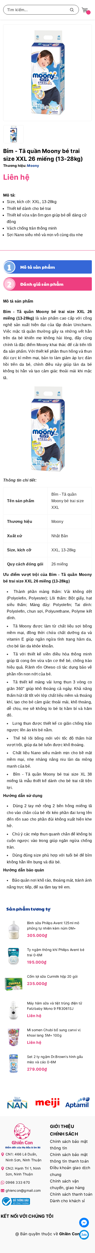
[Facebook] (84, 1222)
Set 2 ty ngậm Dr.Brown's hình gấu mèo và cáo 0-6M (55, 1059)
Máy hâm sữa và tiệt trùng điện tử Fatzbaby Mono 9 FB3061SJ (54, 1006)
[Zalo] (84, 1235)
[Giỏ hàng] (84, 9)
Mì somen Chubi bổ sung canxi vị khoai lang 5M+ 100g (53, 1032)
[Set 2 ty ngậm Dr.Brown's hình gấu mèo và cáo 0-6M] (13, 1063)
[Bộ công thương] (15, 1202)
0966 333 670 (18, 1182)
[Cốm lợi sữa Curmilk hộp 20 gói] (13, 983)
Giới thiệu (62, 1126)
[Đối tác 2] (47, 1103)
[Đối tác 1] (17, 1103)
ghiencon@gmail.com (23, 1190)
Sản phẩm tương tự (28, 909)
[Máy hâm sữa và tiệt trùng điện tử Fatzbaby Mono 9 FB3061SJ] (13, 1010)
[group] (47, 73)
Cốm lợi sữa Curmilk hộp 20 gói (52, 976)
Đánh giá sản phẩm (41, 284)
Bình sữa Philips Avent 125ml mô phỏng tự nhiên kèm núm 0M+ (53, 925)
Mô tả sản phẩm (37, 267)
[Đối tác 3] (78, 1103)
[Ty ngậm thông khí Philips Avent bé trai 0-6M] (13, 956)
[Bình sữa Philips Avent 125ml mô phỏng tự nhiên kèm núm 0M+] (13, 929)
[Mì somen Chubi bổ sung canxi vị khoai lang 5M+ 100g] (13, 1036)
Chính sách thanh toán (71, 1194)
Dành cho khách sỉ (67, 1200)
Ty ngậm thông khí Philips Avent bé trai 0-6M (55, 952)
